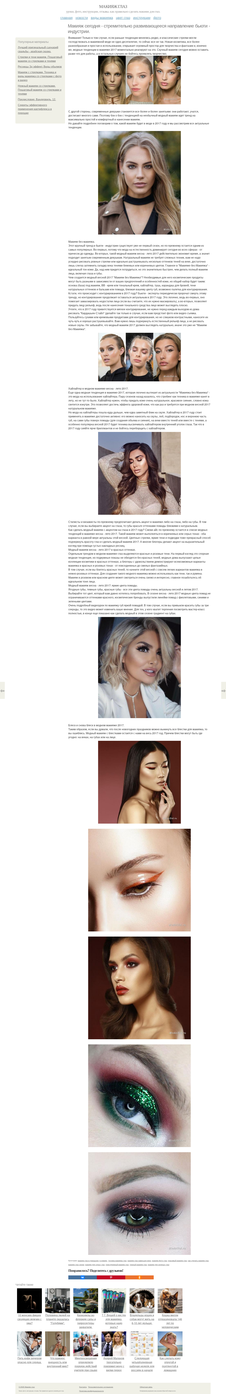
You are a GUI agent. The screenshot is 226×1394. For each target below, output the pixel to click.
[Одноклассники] (139, 1277)
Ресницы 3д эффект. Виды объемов (40, 66)
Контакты (83, 1387)
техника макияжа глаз (117, 1260)
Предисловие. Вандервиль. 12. (37, 99)
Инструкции (141, 17)
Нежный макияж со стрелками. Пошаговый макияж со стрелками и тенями (39, 89)
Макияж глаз (113, 6)
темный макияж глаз (138, 1264)
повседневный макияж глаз (117, 1264)
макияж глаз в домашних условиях (92, 1260)
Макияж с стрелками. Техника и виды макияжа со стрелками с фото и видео (40, 76)
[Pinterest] (111, 1277)
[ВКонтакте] (82, 1277)
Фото (157, 17)
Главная (66, 17)
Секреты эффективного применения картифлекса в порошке (35, 109)
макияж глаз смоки (76, 1264)
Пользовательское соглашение (100, 1387)
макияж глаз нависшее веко (139, 1260)
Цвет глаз (123, 17)
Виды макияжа (102, 17)
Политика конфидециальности (91, 1391)
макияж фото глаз (159, 1260)
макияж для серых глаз (95, 1264)
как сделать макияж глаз (198, 1260)
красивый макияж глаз (177, 1260)
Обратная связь (146, 1387)
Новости (82, 17)
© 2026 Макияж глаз (27, 1387)
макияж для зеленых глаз (158, 1264)
